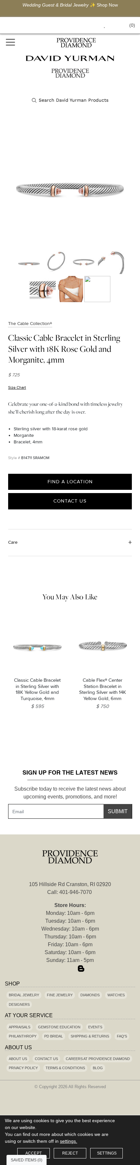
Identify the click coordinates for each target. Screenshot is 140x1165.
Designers (19, 1004)
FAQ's (122, 1036)
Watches (116, 995)
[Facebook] (59, 969)
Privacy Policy (23, 1068)
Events (95, 1027)
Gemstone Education (59, 1027)
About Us (18, 1059)
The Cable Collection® (30, 323)
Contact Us (70, 501)
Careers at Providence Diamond (98, 1059)
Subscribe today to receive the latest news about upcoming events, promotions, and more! (70, 792)
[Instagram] (70, 969)
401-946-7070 (75, 892)
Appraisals (19, 1027)
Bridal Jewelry (24, 995)
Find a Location (70, 482)
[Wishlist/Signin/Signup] (102, 25)
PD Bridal (53, 1036)
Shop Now (107, 5)
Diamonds (90, 995)
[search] (70, 100)
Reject (70, 1153)
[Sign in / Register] (113, 25)
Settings (107, 1153)
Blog (98, 1068)
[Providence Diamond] (76, 42)
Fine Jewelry (60, 995)
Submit (118, 811)
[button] (89, 25)
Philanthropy (22, 1036)
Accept (33, 1153)
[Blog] (81, 969)
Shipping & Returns (90, 1036)
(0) (132, 25)
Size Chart (17, 387)
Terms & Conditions (65, 1068)
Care (13, 542)
